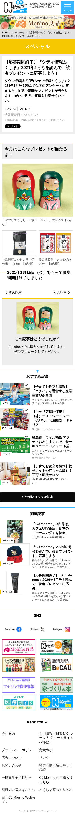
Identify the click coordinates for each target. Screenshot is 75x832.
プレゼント (25, 109)
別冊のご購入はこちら (18, 790)
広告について (12, 757)
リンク (44, 757)
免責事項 (45, 750)
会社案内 (8, 733)
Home (5, 32)
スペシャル (18, 32)
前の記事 (15, 292)
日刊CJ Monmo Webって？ (18, 799)
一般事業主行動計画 (17, 777)
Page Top (35, 722)
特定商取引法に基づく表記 (55, 767)
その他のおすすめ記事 (38, 496)
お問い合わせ (12, 765)
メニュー (67, 10)
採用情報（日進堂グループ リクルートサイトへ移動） (56, 738)
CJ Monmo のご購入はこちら (56, 780)
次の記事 (60, 292)
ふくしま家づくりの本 (55, 790)
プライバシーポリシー (18, 750)
